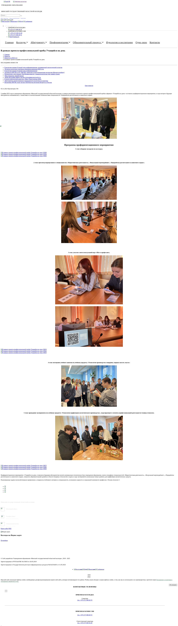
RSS (10, 528)
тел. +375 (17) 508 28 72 (84, 615)
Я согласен (173, 585)
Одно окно (141, 42)
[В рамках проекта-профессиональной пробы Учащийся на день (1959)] (24, 154)
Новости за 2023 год (10, 58)
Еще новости (89, 85)
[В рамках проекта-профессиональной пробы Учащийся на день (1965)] (24, 352)
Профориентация (59, 42)
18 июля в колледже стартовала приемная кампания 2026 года (24, 69)
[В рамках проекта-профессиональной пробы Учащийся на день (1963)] (24, 349)
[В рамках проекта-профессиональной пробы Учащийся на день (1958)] (24, 152)
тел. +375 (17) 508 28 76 (84, 600)
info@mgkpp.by (14, 37)
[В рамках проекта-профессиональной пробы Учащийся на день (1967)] (24, 465)
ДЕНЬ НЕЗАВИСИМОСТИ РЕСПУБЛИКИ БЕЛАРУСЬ (22, 77)
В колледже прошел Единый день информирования (20, 71)
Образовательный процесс (87, 42)
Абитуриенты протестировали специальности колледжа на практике (26, 81)
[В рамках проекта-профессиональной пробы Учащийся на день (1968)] (24, 467)
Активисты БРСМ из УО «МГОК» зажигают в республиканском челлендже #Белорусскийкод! (34, 72)
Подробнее (4, 540)
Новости (7, 56)
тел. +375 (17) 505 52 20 (84, 623)
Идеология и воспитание (119, 42)
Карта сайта (4, 528)
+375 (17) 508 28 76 (10, 26)
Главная (9, 42)
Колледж (21, 42)
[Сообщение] (99, 569)
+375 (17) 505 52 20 (16, 33)
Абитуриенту (38, 42)
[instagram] (78, 569)
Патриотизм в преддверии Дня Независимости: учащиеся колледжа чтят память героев (32, 74)
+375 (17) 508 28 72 (16, 35)
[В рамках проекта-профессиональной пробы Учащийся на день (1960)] (24, 156)
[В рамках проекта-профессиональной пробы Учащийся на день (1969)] (24, 469)
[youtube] (84, 569)
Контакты (155, 42)
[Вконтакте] (91, 569)
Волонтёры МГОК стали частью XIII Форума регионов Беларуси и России (28, 82)
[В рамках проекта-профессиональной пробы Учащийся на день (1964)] (24, 351)
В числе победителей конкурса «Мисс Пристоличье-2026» (22, 79)
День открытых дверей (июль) (14, 76)
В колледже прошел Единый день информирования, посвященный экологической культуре (33, 67)
